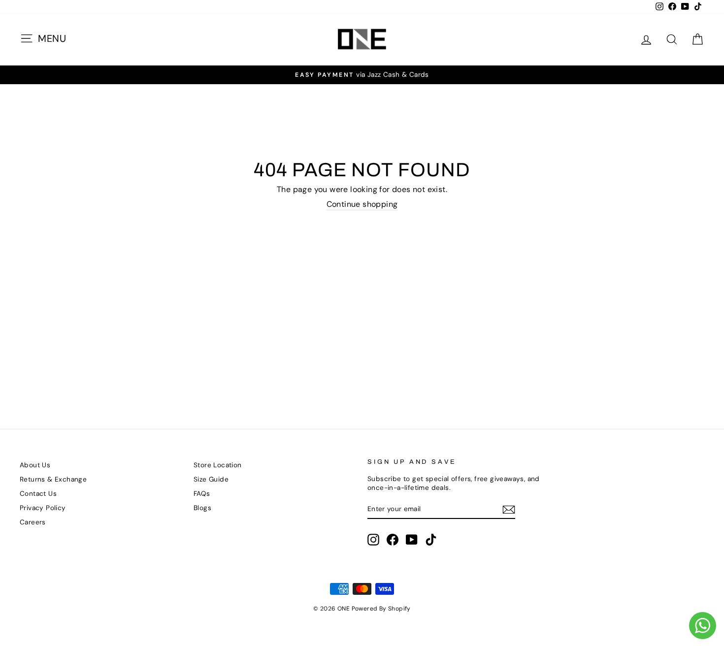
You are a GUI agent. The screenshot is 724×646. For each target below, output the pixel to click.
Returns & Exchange (53, 479)
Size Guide (211, 479)
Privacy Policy (43, 508)
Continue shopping (362, 204)
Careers (33, 522)
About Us (35, 465)
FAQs (202, 493)
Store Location (218, 465)
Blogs (202, 508)
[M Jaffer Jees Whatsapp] (702, 625)
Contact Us (38, 493)
